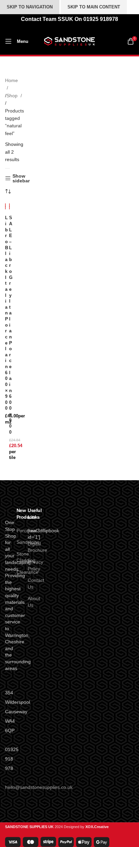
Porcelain (26, 530)
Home (11, 80)
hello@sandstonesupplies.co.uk (39, 787)
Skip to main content (93, 6)
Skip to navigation (30, 6)
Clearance (27, 572)
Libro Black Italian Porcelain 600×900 (6, 313)
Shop (12, 95)
